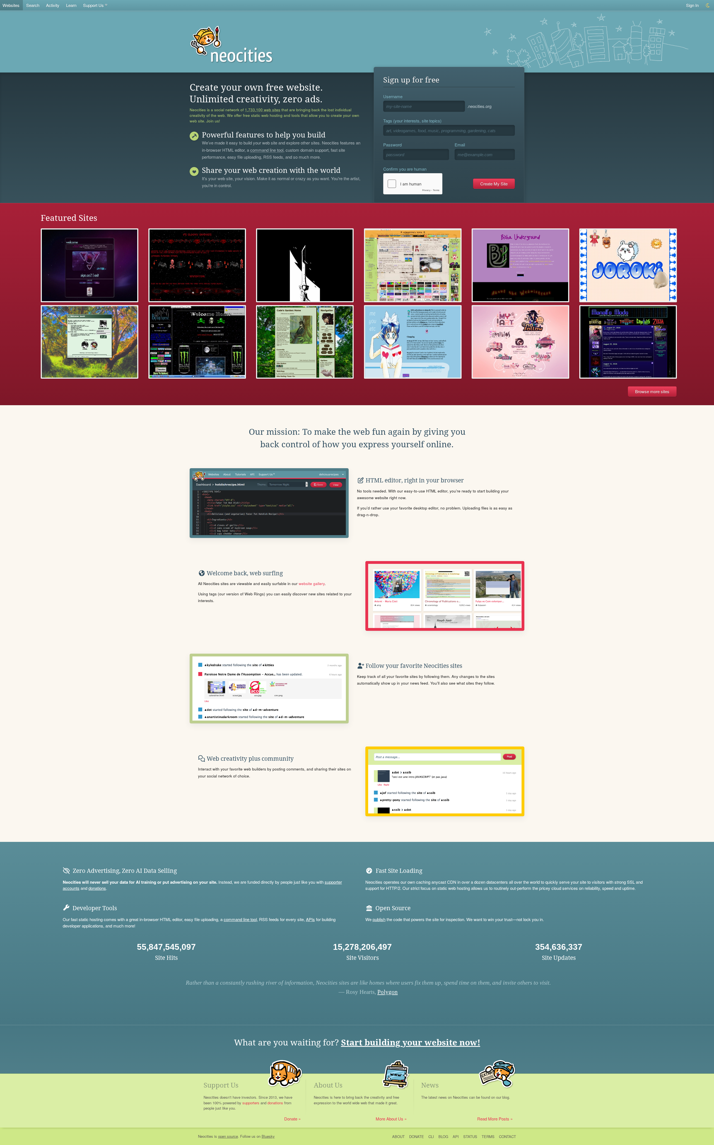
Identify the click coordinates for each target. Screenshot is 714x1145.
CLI (431, 1136)
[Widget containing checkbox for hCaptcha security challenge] (412, 183)
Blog (443, 1136)
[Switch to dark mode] (708, 5)
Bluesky (268, 1136)
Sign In (692, 5)
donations (97, 888)
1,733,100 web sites (262, 110)
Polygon (387, 992)
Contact (507, 1136)
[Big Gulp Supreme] (197, 342)
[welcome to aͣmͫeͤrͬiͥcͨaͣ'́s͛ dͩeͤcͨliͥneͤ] (89, 265)
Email (460, 145)
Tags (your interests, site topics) (412, 121)
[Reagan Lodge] (305, 265)
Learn (71, 5)
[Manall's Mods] (628, 342)
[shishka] (520, 342)
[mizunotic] (413, 342)
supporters (250, 1102)
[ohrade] (89, 342)
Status (470, 1136)
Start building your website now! (410, 1042)
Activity (52, 5)
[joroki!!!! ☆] (628, 265)
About (398, 1136)
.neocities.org (479, 106)
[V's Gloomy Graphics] (197, 265)
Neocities (205, 1136)
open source (228, 1136)
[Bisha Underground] (520, 265)
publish (379, 919)
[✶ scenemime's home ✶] (413, 265)
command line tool (266, 150)
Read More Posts (493, 1119)
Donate (290, 1119)
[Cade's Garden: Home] (305, 342)
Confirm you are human (404, 169)
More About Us (389, 1119)
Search (32, 5)
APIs (310, 919)
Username (392, 96)
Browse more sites (652, 391)
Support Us (93, 5)
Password (392, 145)
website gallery (312, 583)
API (456, 1136)
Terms (488, 1136)
